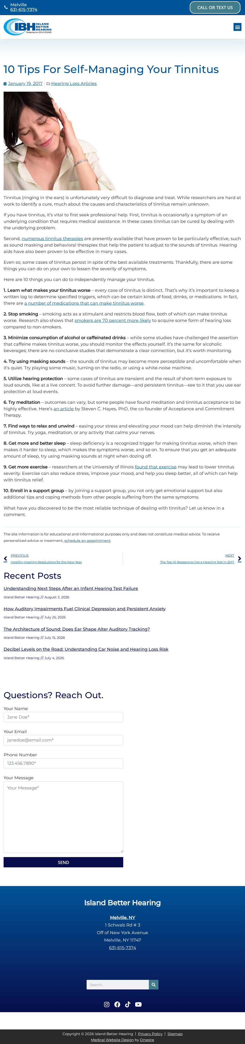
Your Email (15, 731)
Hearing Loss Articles (74, 83)
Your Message (18, 777)
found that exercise (156, 467)
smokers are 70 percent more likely (113, 320)
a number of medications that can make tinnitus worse (84, 303)
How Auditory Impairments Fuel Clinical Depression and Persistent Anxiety (85, 609)
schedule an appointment (87, 540)
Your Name (16, 708)
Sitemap (175, 1034)
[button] (237, 27)
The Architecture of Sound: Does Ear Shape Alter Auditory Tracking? (77, 629)
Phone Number (20, 755)
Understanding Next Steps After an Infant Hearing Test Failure (71, 588)
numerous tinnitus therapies (52, 238)
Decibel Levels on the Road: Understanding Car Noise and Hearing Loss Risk (86, 649)
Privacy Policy (150, 1034)
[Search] (153, 984)
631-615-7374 (23, 9)
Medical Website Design (112, 1040)
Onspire (147, 1040)
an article (64, 408)
